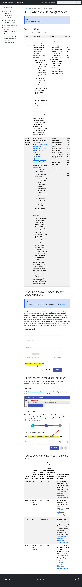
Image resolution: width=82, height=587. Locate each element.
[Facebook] (6, 579)
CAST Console (28, 8)
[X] (3, 579)
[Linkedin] (76, 579)
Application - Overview (35, 392)
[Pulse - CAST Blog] (78, 579)
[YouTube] (9, 579)
